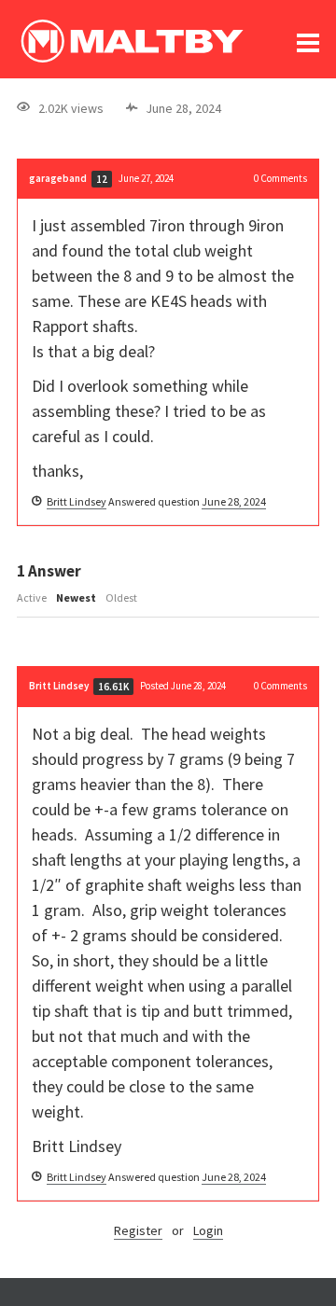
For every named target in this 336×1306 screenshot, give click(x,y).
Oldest (121, 597)
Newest (76, 597)
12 (101, 179)
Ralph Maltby (131, 41)
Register (138, 1230)
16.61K (113, 686)
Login (208, 1230)
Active (32, 597)
